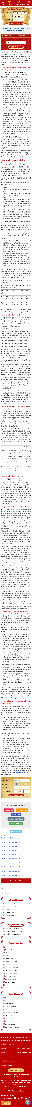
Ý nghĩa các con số (10, 1006)
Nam (18, 784)
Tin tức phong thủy (10, 1003)
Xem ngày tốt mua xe (11, 973)
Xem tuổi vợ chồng (10, 1021)
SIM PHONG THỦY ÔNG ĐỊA (7, 1040)
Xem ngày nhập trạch (11, 970)
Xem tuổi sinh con (10, 1024)
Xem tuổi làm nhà (10, 1018)
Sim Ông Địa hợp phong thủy (13, 934)
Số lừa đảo (9, 810)
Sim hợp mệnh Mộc (10, 906)
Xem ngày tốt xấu (10, 958)
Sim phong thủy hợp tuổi (12, 997)
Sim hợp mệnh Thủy (11, 909)
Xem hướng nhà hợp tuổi (12, 1027)
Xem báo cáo (16, 831)
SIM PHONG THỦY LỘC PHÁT (8, 1037)
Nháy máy (16, 814)
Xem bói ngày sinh (10, 982)
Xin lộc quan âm (9, 955)
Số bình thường (16, 823)
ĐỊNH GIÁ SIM (27, 1040)
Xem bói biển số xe (10, 950)
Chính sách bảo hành (22, 1057)
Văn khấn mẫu (9, 1009)
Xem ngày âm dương (11, 976)
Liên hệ (3, 1052)
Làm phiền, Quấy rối (16, 819)
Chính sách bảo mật (6, 1065)
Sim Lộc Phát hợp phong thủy (13, 928)
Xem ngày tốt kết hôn (11, 964)
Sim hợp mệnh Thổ (10, 915)
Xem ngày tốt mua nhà (11, 967)
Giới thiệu (3, 1048)
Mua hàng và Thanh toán (8, 1061)
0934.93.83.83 (16, 1070)
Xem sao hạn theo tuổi (11, 1012)
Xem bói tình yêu (10, 985)
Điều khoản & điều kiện (7, 1057)
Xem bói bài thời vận (10, 979)
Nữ (27, 784)
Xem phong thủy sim (16, 795)
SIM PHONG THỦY (19, 1040)
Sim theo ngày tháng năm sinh (13, 947)
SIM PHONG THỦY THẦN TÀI (23, 1037)
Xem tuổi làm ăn (9, 1015)
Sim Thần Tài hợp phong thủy (13, 931)
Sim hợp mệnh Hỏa (10, 912)
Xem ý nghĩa (15, 47)
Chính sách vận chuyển (23, 1048)
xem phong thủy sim (20, 772)
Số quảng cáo (22, 810)
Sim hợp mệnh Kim (10, 904)
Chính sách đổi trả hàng (23, 1052)
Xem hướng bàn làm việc (12, 1000)
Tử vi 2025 (8, 952)
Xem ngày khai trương (11, 961)
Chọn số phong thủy (16, 23)
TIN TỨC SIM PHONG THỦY (7, 1044)
